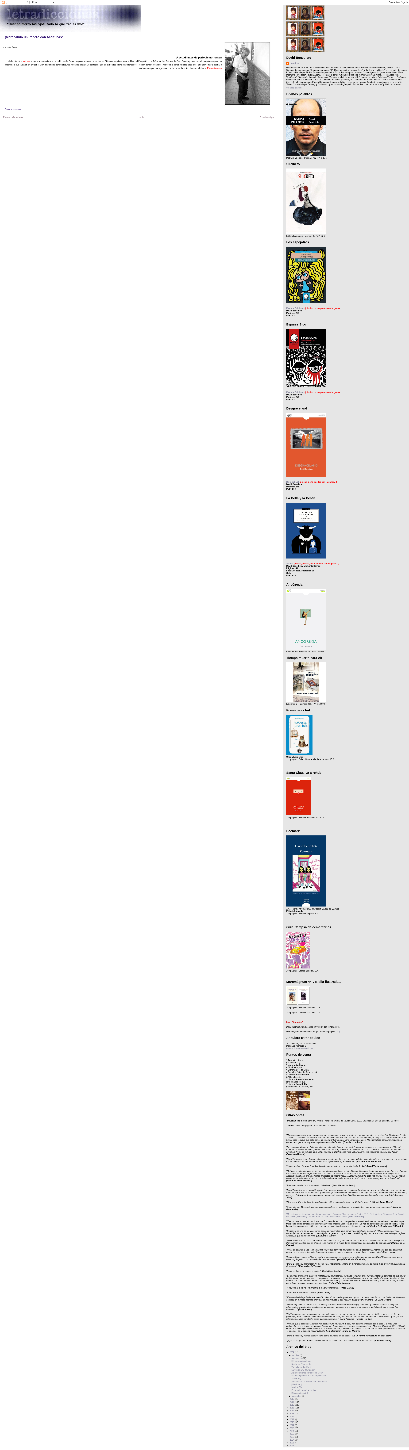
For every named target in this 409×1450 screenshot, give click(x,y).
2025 (292, 1443)
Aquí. (339, 1031)
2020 (292, 1428)
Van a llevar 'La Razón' (301, 1367)
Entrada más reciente (13, 117)
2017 (292, 1419)
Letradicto (294, 63)
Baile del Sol (292, 482)
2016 (292, 1416)
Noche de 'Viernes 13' (301, 1364)
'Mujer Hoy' (296, 1378)
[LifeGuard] (296, 1384)
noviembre (297, 1358)
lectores (26, 61)
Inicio (141, 117)
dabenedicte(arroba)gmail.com (300, 1048)
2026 (292, 1445)
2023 (292, 1437)
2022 (292, 1434)
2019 (292, 1425)
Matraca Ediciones (295, 308)
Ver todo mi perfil (294, 88)
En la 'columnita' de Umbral (303, 1390)
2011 (292, 1402)
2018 (292, 1422)
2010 (292, 1399)
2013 (292, 1408)
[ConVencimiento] (299, 1393)
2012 (292, 1405)
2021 (292, 1431)
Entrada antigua (266, 117)
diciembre (297, 1396)
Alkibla (289, 563)
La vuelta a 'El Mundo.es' (303, 1370)
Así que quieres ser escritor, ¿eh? (307, 1373)
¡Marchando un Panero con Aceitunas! (34, 37)
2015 (292, 1413)
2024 (292, 1440)
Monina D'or (296, 1387)
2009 (292, 1352)
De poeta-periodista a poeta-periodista (308, 1375)
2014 (292, 1410)
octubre (296, 1355)
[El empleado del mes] (301, 1361)
